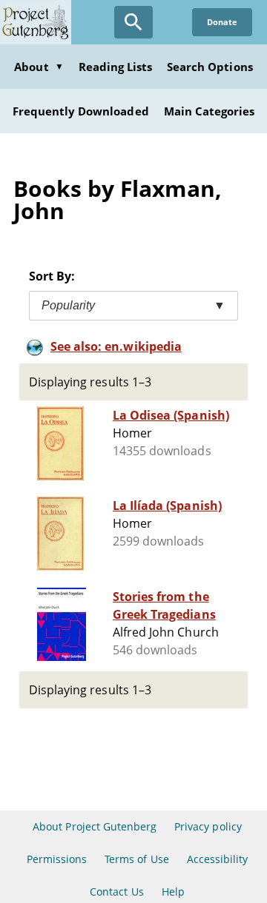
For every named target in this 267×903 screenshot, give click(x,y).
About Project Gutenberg (94, 826)
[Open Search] (133, 22)
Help (173, 891)
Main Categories (209, 111)
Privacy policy (208, 826)
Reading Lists (116, 66)
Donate (222, 21)
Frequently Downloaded (81, 111)
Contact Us (116, 891)
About (38, 66)
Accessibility (217, 859)
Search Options (210, 66)
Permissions (57, 859)
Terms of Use (136, 859)
